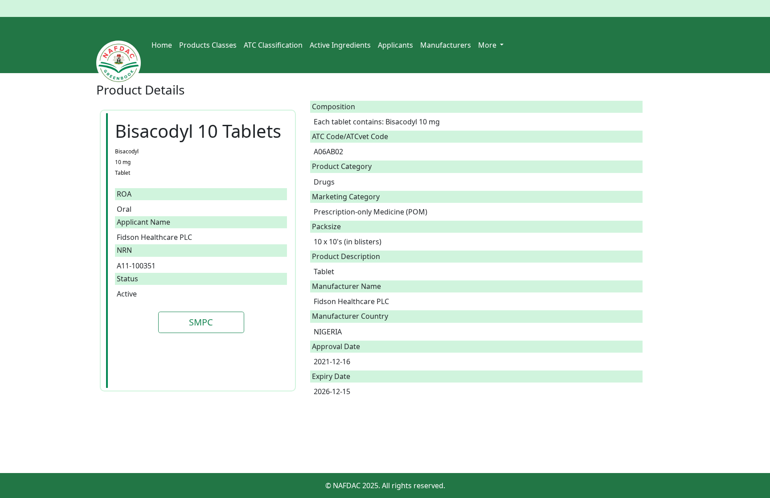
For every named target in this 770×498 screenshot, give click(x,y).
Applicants (395, 45)
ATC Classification (273, 45)
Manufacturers (445, 45)
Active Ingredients (340, 45)
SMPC (201, 322)
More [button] (488, 45)
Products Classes (208, 45)
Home (162, 45)
